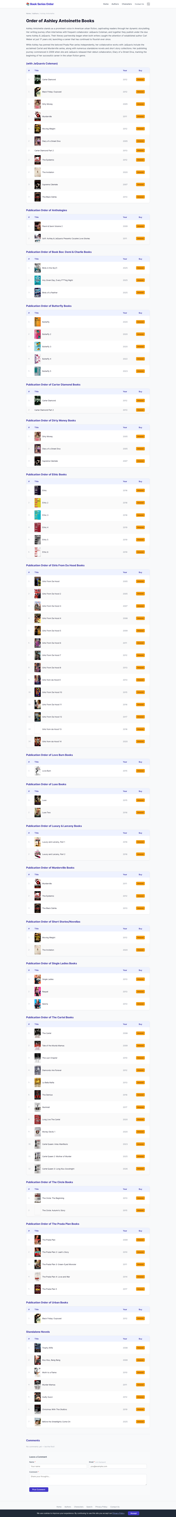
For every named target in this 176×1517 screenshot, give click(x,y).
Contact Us (139, 4)
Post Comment (38, 1489)
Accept (134, 1513)
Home (105, 4)
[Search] (148, 4)
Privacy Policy (101, 1507)
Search (89, 1507)
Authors (115, 4)
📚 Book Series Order (40, 4)
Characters (127, 4)
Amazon (140, 79)
